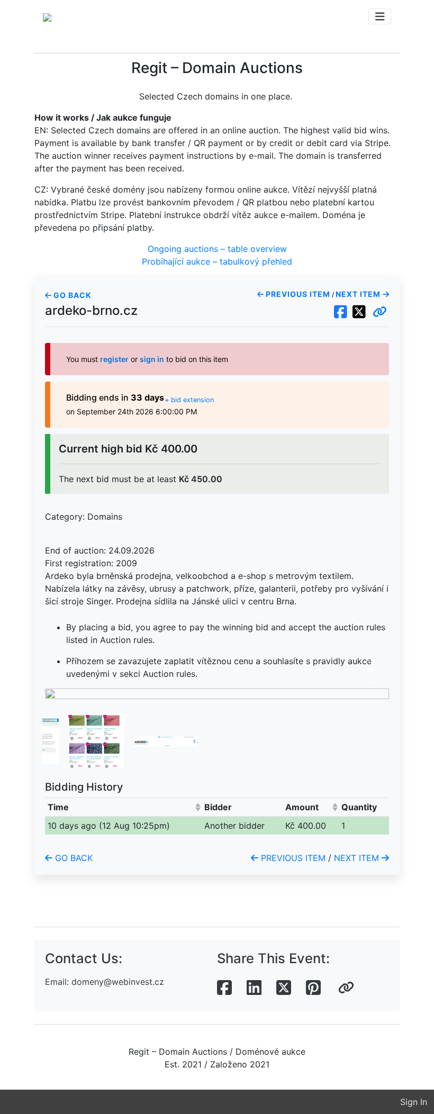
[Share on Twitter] (283, 988)
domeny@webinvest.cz (117, 981)
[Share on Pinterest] (313, 988)
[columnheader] (123, 807)
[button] (379, 312)
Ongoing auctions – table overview (217, 248)
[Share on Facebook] (224, 988)
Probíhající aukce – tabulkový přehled (217, 261)
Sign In (413, 1102)
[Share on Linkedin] (254, 988)
